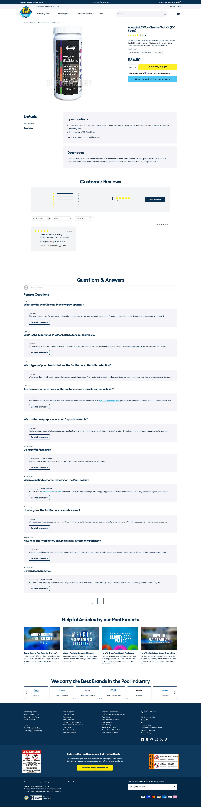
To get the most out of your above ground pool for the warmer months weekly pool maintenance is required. (80, 657)
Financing (37, 782)
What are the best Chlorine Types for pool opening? (54, 304)
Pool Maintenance (69, 733)
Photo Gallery (73, 782)
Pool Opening (107, 722)
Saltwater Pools (29, 720)
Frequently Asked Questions (151, 728)
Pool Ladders (67, 727)
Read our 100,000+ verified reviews (31, 2)
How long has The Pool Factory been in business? (52, 510)
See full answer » (39, 322)
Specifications (29, 123)
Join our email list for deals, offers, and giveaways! (146, 782)
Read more (132, 49)
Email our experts (161, 79)
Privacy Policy (146, 733)
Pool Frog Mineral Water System (113, 714)
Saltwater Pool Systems (110, 720)
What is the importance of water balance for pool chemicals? (59, 334)
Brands (26, 782)
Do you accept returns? (37, 570)
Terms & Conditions (148, 730)
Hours (143, 722)
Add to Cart (158, 67)
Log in (179, 6)
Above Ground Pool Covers (73, 725)
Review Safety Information (95, 767)
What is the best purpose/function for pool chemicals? (56, 419)
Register (173, 6)
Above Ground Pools (31, 714)
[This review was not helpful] (64, 246)
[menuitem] (43, 14)
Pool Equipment (68, 720)
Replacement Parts (109, 727)
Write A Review (155, 199)
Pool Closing (106, 725)
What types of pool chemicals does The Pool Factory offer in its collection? (67, 365)
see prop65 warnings (92, 137)
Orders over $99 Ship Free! (100, 2)
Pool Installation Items (110, 733)
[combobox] (62, 218)
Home (26, 23)
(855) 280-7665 (150, 711)
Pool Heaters (106, 717)
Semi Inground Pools (31, 717)
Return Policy (146, 725)
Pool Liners (67, 717)
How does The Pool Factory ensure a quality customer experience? (62, 540)
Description (28, 128)
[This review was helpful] (60, 246)
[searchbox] (39, 218)
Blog (47, 782)
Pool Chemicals (68, 714)
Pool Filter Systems (70, 730)
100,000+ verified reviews (109, 401)
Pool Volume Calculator (32, 728)
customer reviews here (52, 492)
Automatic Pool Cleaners (72, 722)
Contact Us (145, 720)
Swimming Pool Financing (33, 731)
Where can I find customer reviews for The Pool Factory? (56, 479)
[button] (65, 193)
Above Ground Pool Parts (111, 730)
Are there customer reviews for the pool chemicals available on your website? (69, 388)
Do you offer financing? (37, 449)
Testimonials (58, 782)
